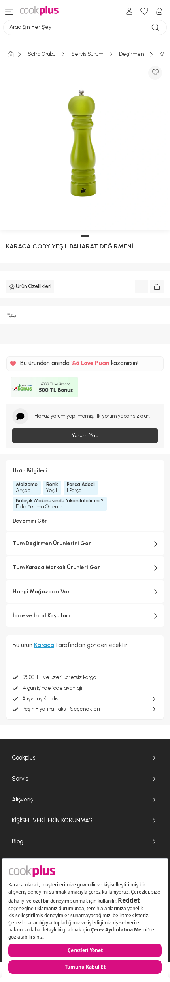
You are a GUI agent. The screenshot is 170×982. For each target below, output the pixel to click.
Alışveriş (22, 799)
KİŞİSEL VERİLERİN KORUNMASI (53, 820)
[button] (85, 236)
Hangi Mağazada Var (41, 591)
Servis (20, 778)
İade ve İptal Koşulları (41, 615)
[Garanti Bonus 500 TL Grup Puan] (44, 387)
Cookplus (23, 757)
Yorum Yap (85, 435)
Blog (17, 841)
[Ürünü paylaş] (157, 286)
